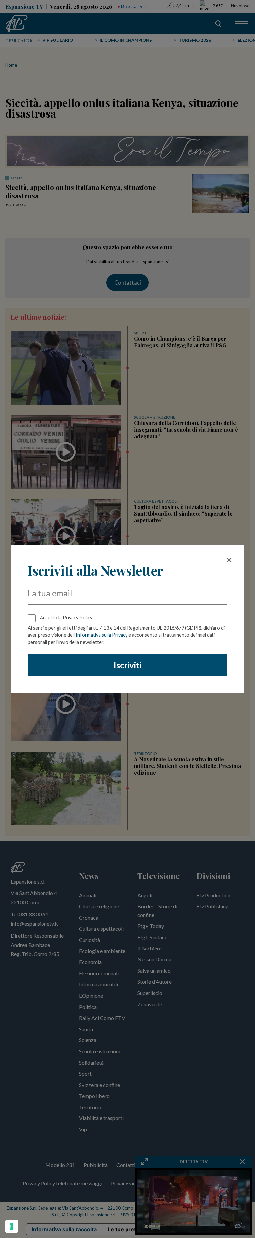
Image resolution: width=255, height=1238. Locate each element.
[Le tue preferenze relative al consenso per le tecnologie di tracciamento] (11, 1226)
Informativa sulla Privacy (102, 635)
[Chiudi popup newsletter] (229, 560)
